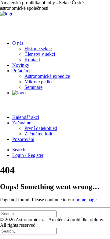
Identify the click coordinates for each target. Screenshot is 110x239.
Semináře (33, 87)
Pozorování (23, 139)
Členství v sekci (39, 54)
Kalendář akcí (25, 117)
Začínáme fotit (38, 133)
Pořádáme (21, 70)
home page (86, 199)
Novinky (20, 65)
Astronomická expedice (47, 76)
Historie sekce (38, 48)
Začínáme (21, 122)
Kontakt (32, 59)
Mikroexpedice (38, 81)
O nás (18, 43)
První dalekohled (40, 128)
